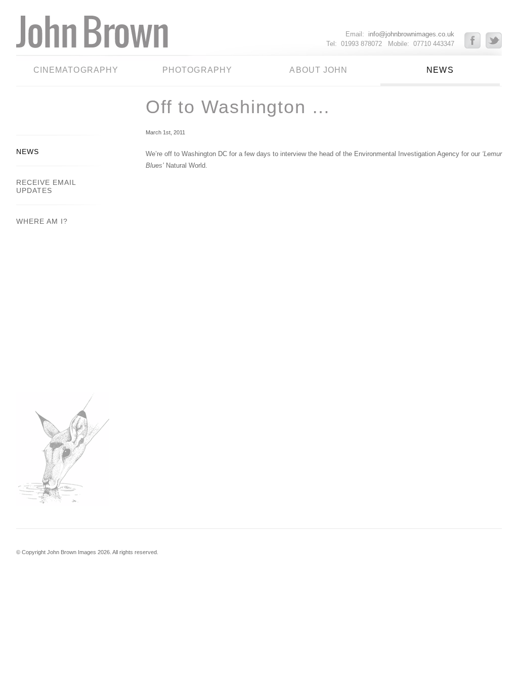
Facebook (475, 40)
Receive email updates (46, 186)
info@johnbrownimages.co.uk (411, 34)
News (439, 70)
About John (318, 70)
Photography (197, 70)
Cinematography (76, 70)
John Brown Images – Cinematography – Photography (111, 35)
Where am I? (42, 221)
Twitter (494, 40)
